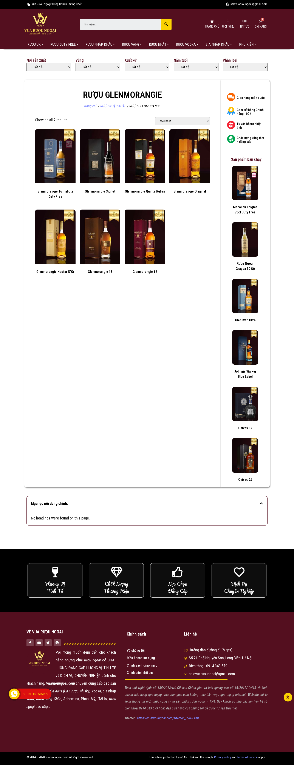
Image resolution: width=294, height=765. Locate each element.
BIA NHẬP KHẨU (217, 44)
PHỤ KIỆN (246, 44)
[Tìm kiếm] (166, 24)
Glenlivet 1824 (245, 320)
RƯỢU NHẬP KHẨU (98, 44)
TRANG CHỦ (212, 26)
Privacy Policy (222, 757)
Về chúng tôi (136, 650)
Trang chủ (90, 106)
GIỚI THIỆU (228, 26)
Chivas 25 (245, 479)
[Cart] (260, 21)
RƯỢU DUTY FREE (63, 44)
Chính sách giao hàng (142, 665)
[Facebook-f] (30, 642)
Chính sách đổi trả (140, 673)
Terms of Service (247, 757)
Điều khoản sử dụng (141, 658)
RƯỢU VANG (130, 44)
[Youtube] (39, 642)
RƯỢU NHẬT (157, 44)
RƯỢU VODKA (186, 44)
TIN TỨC (244, 26)
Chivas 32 (245, 428)
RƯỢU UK (34, 44)
